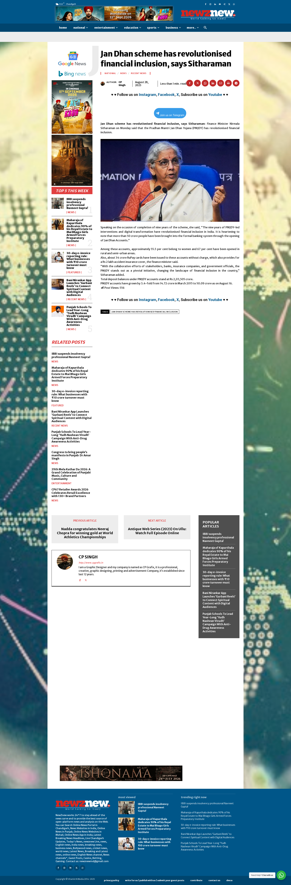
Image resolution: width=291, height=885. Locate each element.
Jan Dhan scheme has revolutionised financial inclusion (145, 312)
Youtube (215, 95)
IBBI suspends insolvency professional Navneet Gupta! (77, 203)
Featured (74, 272)
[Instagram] (210, 4)
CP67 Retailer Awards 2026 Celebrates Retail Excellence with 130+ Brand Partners (71, 493)
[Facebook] (205, 4)
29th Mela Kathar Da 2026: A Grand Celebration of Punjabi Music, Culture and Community (71, 474)
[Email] (220, 83)
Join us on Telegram (172, 115)
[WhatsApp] (233, 4)
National (110, 73)
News (71, 212)
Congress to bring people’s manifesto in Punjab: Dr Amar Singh (71, 455)
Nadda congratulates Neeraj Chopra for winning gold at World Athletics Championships (85, 533)
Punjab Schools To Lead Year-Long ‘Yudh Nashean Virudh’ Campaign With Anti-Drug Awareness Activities (79, 316)
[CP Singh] (103, 84)
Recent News (76, 299)
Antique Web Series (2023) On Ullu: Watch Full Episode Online (157, 531)
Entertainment (62, 483)
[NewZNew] (208, 15)
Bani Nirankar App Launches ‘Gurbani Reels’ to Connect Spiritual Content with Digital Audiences (79, 287)
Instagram (147, 95)
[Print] (228, 83)
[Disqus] (121, 635)
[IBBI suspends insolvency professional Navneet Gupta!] (58, 203)
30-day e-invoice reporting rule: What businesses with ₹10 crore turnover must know (78, 260)
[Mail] (219, 4)
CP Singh (122, 84)
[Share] (224, 4)
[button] (205, 27)
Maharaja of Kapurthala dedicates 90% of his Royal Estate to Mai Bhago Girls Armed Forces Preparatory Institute (79, 230)
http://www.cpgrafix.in (91, 562)
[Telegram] (236, 83)
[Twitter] (229, 4)
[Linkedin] (215, 4)
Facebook (166, 95)
